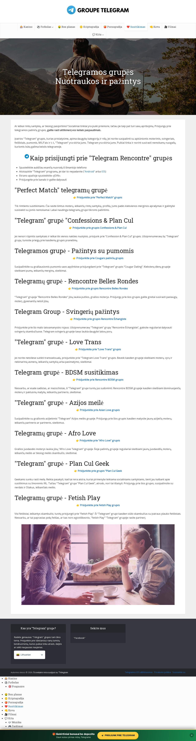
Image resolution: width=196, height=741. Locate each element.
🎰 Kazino (26, 26)
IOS (103, 171)
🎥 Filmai (170, 26)
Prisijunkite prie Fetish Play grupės (100, 505)
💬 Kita (96, 34)
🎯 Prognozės (16, 686)
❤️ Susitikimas (136, 26)
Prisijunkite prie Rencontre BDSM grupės (99, 379)
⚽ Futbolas (44, 26)
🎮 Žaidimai (15, 726)
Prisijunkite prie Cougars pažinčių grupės (99, 258)
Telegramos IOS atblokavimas (139, 672)
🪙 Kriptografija (89, 26)
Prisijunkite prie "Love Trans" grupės (100, 349)
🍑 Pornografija (113, 26)
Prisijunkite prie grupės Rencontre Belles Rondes (100, 288)
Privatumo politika (162, 672)
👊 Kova (155, 26)
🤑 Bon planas (66, 26)
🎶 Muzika (14, 722)
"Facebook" (79, 637)
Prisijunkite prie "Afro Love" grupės (100, 440)
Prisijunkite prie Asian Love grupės (100, 410)
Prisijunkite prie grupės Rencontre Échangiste (100, 319)
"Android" (89, 171)
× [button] (191, 735)
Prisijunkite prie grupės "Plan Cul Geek (100, 470)
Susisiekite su (178, 672)
